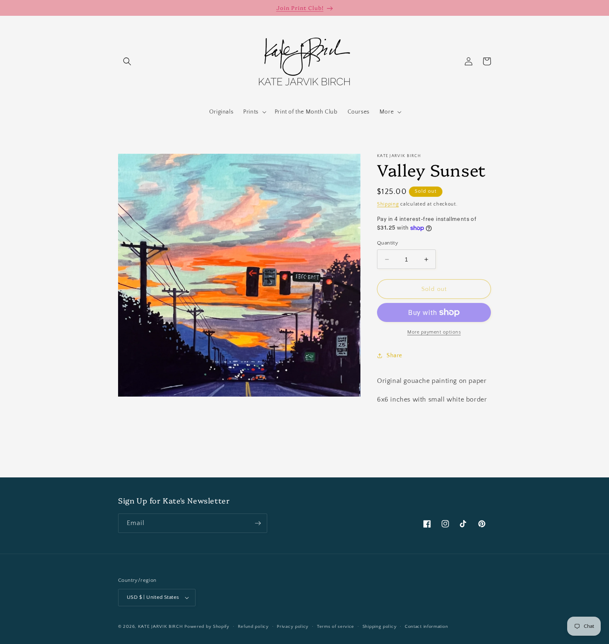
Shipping (388, 204)
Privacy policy (293, 626)
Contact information (426, 626)
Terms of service (335, 626)
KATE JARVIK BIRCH (160, 626)
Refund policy (253, 626)
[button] (127, 61)
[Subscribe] (258, 523)
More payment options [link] (434, 332)
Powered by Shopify (207, 626)
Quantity (387, 243)
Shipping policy (379, 626)
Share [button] (394, 355)
